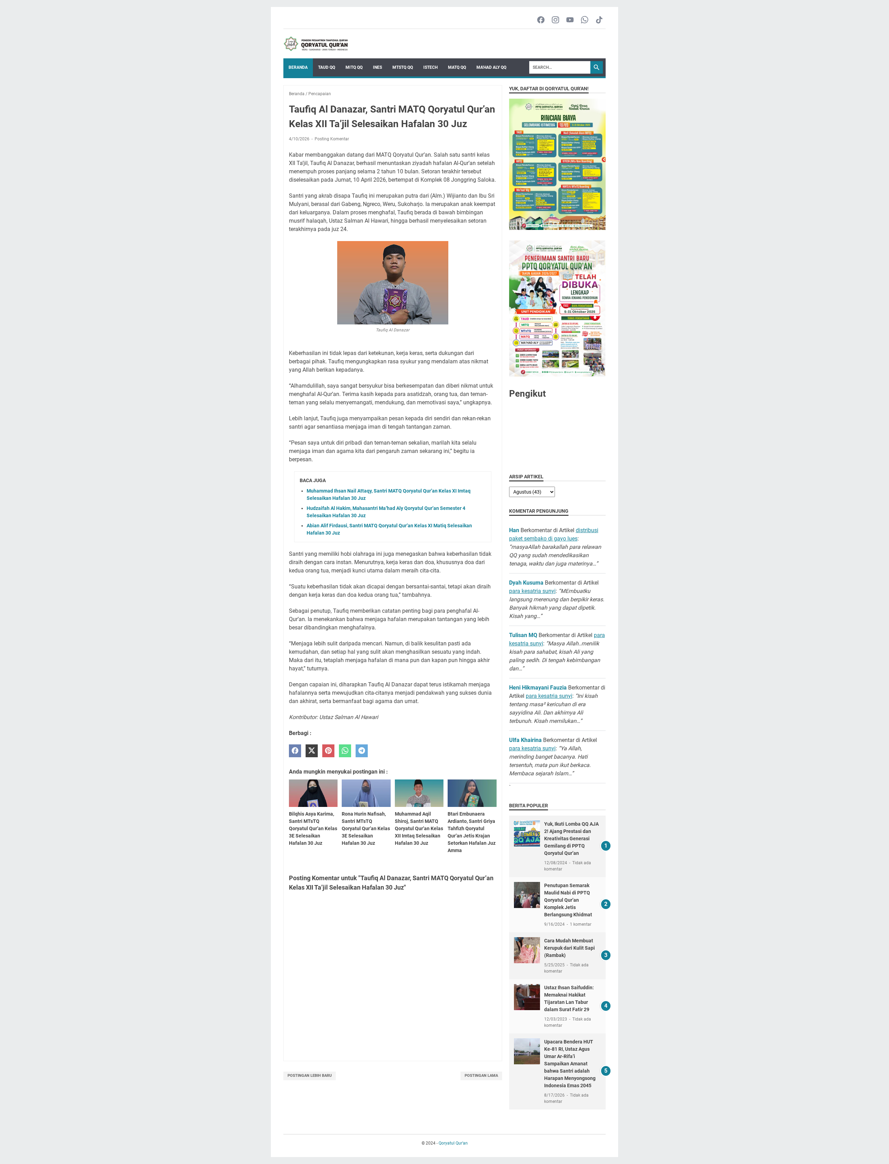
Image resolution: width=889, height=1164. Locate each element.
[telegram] (362, 750)
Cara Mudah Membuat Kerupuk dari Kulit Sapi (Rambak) (569, 948)
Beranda (298, 67)
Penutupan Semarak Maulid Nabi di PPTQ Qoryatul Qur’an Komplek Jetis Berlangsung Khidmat (568, 900)
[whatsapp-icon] (584, 20)
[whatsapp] (345, 750)
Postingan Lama (481, 1075)
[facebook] (295, 750)
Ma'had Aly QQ (491, 67)
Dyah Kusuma (526, 582)
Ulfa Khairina (525, 740)
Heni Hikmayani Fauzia (538, 687)
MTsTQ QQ (402, 67)
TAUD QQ (326, 67)
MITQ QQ (354, 67)
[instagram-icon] (555, 20)
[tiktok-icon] (599, 20)
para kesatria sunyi (532, 591)
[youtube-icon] (570, 20)
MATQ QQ (457, 67)
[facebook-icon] (540, 20)
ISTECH (430, 67)
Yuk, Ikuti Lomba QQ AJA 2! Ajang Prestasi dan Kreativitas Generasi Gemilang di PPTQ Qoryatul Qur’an (571, 838)
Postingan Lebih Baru (310, 1075)
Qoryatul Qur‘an (453, 1143)
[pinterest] (328, 750)
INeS (377, 67)
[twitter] (312, 750)
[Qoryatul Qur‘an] (315, 43)
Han (514, 530)
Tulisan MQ (523, 635)
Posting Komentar (332, 139)
